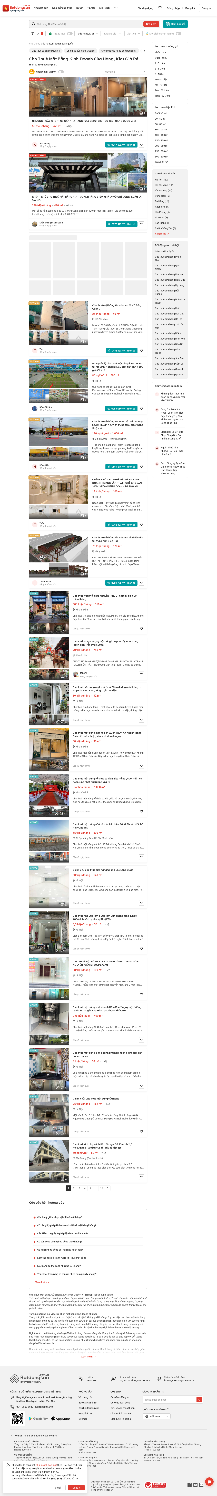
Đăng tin (207, 8)
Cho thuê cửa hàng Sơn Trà (169, 358)
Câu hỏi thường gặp (88, 1408)
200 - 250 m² (161, 145)
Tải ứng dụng (145, 8)
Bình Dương (163, 190)
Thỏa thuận (161, 52)
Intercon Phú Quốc (165, 251)
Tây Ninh (161, 217)
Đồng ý (76, 1487)
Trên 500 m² (161, 162)
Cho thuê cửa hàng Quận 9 (169, 374)
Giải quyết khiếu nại (121, 1418)
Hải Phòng (162, 212)
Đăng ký (190, 8)
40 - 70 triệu (161, 84)
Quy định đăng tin (120, 1397)
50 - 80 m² (160, 124)
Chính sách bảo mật (121, 1413)
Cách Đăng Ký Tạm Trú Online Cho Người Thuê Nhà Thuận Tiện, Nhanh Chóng (173, 468)
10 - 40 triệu (161, 79)
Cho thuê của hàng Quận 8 (81, 50)
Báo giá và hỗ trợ (87, 1402)
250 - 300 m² (161, 151)
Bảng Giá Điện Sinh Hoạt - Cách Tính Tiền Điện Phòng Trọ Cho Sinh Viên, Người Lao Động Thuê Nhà (172, 416)
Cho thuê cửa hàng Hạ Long (169, 285)
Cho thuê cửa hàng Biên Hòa (170, 338)
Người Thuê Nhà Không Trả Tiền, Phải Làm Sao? (172, 451)
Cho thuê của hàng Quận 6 (46, 50)
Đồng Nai (162, 195)
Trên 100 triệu (162, 95)
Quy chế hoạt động (120, 1402)
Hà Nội (162, 179)
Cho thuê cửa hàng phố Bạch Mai (118, 50)
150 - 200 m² (161, 140)
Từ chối (57, 1487)
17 (101, 1188)
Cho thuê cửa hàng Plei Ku (169, 274)
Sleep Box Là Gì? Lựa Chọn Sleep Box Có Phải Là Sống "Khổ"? (172, 435)
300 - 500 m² (161, 156)
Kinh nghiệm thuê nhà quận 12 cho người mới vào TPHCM (173, 397)
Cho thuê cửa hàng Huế (167, 308)
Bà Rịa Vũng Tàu (165, 228)
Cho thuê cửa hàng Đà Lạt (168, 319)
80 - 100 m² (161, 129)
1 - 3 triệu (160, 63)
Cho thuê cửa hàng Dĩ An (168, 333)
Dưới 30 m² (161, 113)
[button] (144, 50)
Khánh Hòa (162, 206)
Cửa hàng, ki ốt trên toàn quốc (57, 43)
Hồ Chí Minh (164, 185)
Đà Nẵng (162, 201)
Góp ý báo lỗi (85, 1413)
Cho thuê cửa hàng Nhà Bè (169, 344)
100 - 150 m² (161, 135)
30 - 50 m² (160, 118)
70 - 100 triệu (162, 90)
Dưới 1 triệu (161, 57)
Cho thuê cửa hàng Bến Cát (169, 313)
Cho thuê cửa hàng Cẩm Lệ (169, 363)
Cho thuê (34, 43)
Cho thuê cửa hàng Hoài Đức (170, 279)
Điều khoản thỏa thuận (123, 1408)
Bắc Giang (162, 222)
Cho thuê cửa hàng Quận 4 (169, 369)
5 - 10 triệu (160, 74)
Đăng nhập (173, 8)
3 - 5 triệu (160, 68)
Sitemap (82, 1418)
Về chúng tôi (85, 1397)
